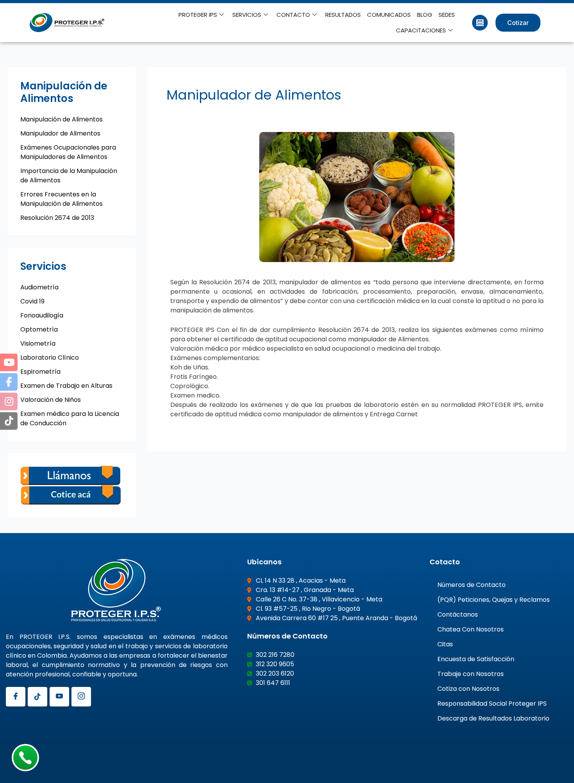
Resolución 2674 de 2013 (57, 217)
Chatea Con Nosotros (470, 629)
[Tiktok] (37, 696)
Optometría (39, 329)
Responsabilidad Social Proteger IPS (492, 703)
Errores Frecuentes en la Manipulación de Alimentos (61, 199)
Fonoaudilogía (41, 315)
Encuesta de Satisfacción (475, 659)
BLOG (424, 15)
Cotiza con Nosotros (468, 688)
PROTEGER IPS (197, 15)
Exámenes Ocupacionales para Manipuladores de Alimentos (68, 152)
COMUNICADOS (389, 15)
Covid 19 (32, 301)
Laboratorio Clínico (49, 357)
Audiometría (39, 287)
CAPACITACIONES (421, 30)
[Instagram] (81, 696)
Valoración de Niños (50, 399)
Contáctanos (457, 614)
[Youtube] (59, 696)
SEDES (447, 15)
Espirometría (40, 371)
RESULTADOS (343, 15)
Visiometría (37, 343)
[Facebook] (15, 696)
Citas (445, 644)
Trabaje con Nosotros (470, 673)
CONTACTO (293, 15)
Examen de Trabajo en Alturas (66, 385)
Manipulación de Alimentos (61, 119)
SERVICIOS (246, 15)
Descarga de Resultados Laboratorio (493, 718)
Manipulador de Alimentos (60, 133)
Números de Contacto (471, 584)
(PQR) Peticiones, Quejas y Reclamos (493, 599)
